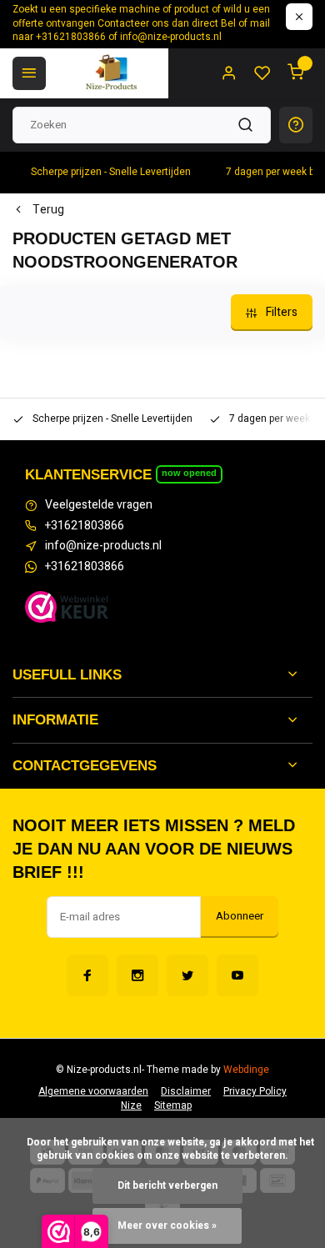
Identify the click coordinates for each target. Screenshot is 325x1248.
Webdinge (246, 1070)
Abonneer (239, 916)
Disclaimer (186, 1092)
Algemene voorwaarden (93, 1092)
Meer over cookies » (167, 1226)
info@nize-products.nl (103, 546)
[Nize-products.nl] (113, 73)
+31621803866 (84, 526)
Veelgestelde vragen (98, 505)
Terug (48, 210)
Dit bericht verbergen (168, 1186)
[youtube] (237, 975)
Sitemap (173, 1106)
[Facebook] (87, 975)
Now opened (189, 473)
